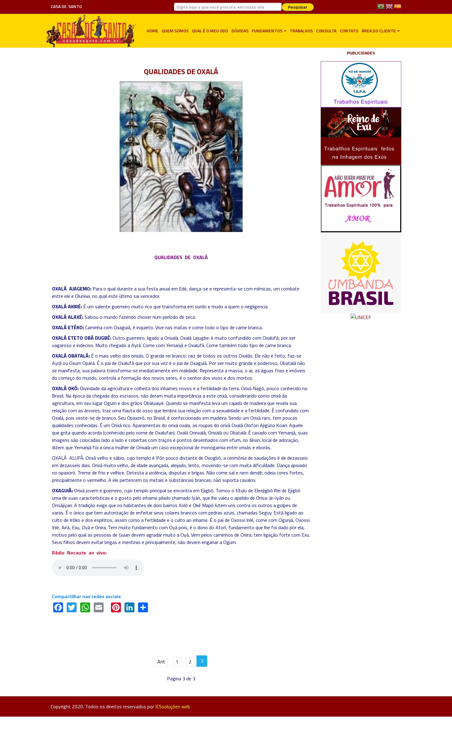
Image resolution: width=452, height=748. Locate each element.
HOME (152, 30)
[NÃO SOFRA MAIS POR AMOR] (361, 198)
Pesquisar (297, 7)
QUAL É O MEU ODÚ (210, 30)
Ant (161, 661)
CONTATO (349, 30)
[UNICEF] (361, 316)
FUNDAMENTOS (267, 30)
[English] (389, 8)
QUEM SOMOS (175, 30)
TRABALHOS (301, 30)
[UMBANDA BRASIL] (361, 272)
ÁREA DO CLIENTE (379, 30)
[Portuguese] (381, 8)
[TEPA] (361, 83)
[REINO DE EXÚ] (361, 135)
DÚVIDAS (240, 30)
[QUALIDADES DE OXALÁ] (181, 156)
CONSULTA (326, 30)
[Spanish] (397, 8)
